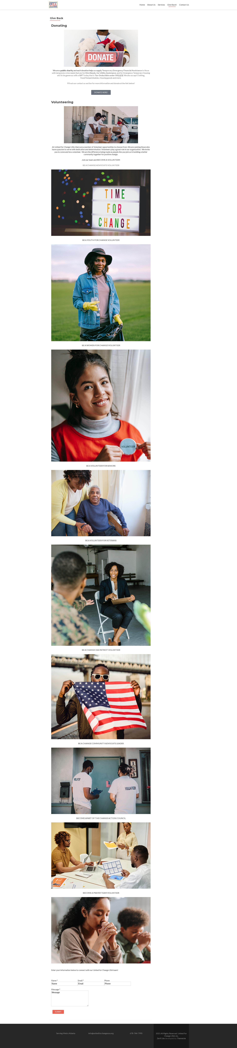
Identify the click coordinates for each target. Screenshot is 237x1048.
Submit (58, 1012)
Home (142, 4)
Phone (107, 980)
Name (54, 980)
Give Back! (172, 4)
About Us (151, 4)
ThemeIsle (181, 1038)
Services (161, 4)
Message (55, 989)
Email (81, 980)
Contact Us (184, 4)
